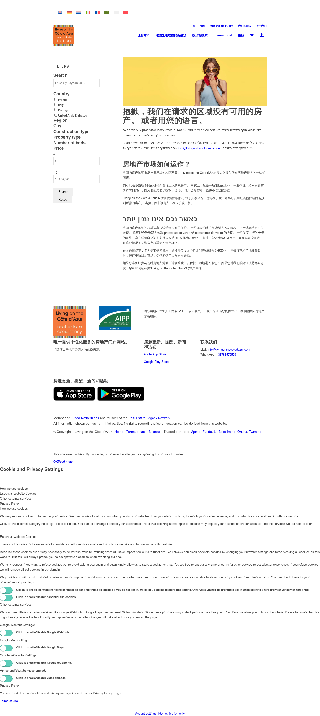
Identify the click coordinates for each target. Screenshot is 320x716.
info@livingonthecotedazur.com (199, 148)
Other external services (16, 604)
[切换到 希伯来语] (116, 12)
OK (55, 461)
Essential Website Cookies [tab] (18, 493)
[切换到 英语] (60, 12)
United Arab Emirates (72, 115)
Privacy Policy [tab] (10, 503)
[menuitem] (194, 25)
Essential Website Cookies (18, 536)
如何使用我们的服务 (222, 25)
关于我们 (261, 25)
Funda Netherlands (85, 418)
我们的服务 (244, 25)
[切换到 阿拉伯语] (107, 12)
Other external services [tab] (16, 498)
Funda (207, 431)
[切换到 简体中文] (125, 12)
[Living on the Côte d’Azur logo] (63, 35)
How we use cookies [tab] (14, 488)
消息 (202, 25)
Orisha (242, 431)
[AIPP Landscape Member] (115, 329)
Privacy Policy (10, 685)
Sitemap (155, 431)
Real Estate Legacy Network (149, 418)
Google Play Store (156, 361)
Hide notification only (170, 713)
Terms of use (136, 431)
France (62, 100)
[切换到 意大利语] (88, 12)
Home (119, 431)
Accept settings (145, 713)
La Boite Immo (224, 431)
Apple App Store (155, 354)
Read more (65, 461)
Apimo (196, 431)
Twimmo (255, 431)
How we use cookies (14, 508)
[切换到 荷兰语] (78, 12)
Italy (61, 105)
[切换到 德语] (69, 12)
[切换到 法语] (97, 12)
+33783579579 (226, 354)
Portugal (63, 110)
